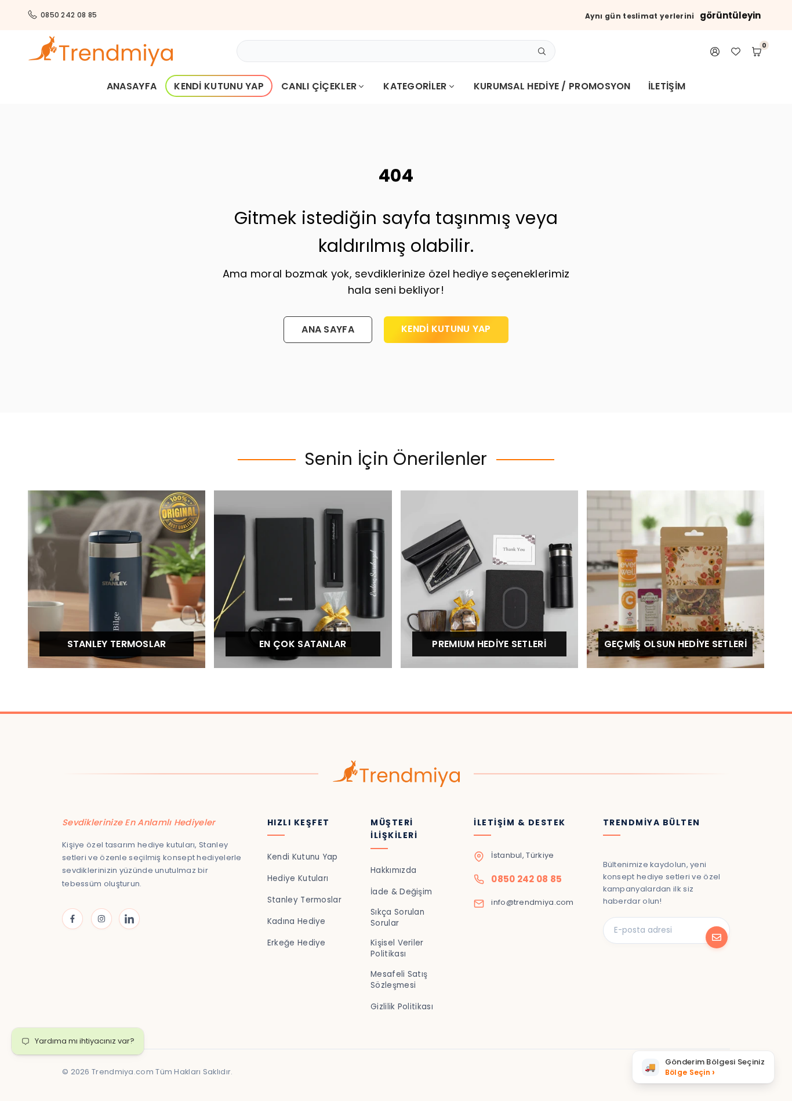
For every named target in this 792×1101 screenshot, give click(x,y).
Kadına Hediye (296, 921)
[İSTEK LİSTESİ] (735, 51)
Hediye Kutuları (298, 878)
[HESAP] (714, 51)
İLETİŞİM (666, 86)
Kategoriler (414, 86)
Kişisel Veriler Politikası (397, 948)
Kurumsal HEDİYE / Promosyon (552, 86)
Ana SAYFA (327, 329)
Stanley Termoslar (304, 899)
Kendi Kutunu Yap (219, 86)
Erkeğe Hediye (296, 942)
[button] (703, 1067)
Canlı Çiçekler (319, 86)
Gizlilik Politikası (401, 1006)
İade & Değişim (401, 891)
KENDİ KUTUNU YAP (446, 328)
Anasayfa (132, 86)
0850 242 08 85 (69, 15)
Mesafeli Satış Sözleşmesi (398, 980)
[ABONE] (717, 937)
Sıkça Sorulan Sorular (397, 918)
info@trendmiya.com (532, 902)
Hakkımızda (393, 870)
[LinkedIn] (129, 918)
